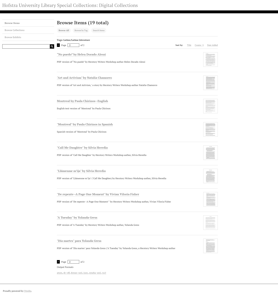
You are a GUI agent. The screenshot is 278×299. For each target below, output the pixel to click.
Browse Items (12, 23)
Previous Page (58, 45)
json (85, 272)
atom (59, 272)
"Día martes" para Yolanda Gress (79, 241)
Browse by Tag (81, 30)
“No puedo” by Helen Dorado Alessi (81, 54)
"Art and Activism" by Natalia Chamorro (84, 78)
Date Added (212, 45)
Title (189, 45)
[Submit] (52, 46)
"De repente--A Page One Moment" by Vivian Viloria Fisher (98, 194)
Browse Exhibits (13, 37)
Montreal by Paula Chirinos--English (82, 101)
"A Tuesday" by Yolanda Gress (77, 217)
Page (63, 45)
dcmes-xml (76, 272)
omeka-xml (95, 272)
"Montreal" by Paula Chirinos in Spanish (85, 124)
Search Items (99, 30)
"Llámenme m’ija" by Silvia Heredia (81, 171)
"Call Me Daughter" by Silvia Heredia (82, 148)
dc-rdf (66, 272)
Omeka (27, 290)
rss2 (104, 272)
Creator (198, 45)
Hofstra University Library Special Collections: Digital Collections (70, 5)
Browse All (64, 30)
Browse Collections (14, 30)
